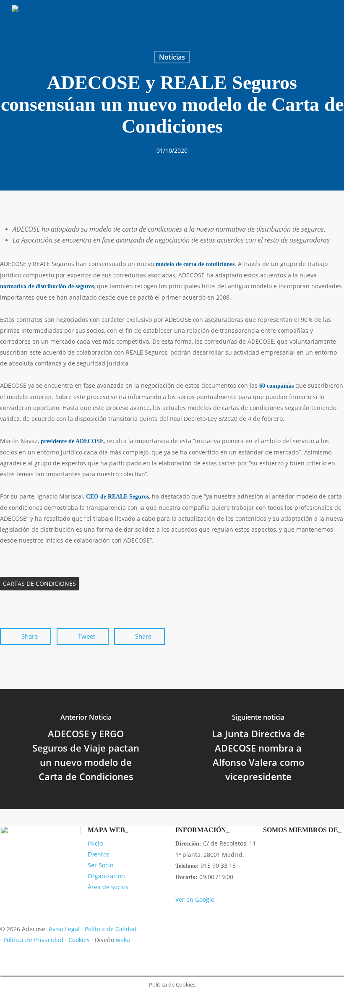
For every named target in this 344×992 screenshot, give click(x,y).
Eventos (98, 854)
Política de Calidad (111, 929)
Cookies (79, 940)
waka (123, 940)
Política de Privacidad (33, 940)
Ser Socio (100, 865)
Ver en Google (194, 899)
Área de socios (108, 887)
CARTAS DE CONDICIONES (39, 583)
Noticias (172, 57)
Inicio (95, 843)
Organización (106, 876)
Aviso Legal (64, 929)
